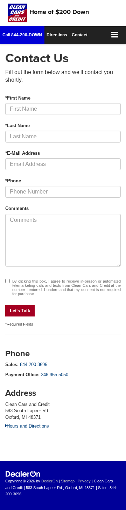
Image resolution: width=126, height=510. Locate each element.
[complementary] (105, 489)
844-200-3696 (33, 364)
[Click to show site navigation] (115, 35)
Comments (17, 208)
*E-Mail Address (22, 153)
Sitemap (68, 481)
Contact (80, 34)
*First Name (17, 98)
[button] (22, 35)
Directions (57, 34)
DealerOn (49, 481)
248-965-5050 (54, 374)
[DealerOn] (23, 473)
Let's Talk (20, 310)
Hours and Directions (28, 426)
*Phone (13, 180)
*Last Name (17, 125)
